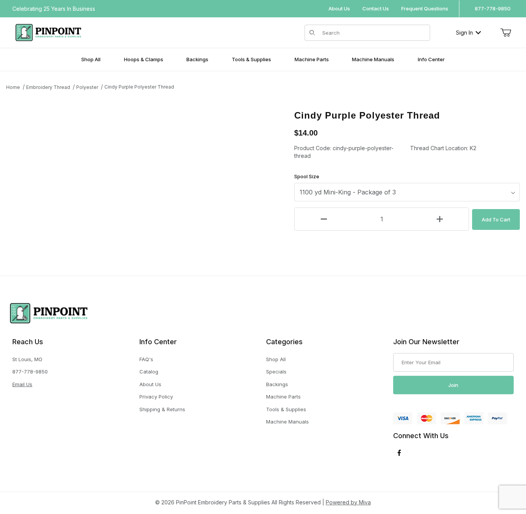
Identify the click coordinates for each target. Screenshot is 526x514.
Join (453, 385)
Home (13, 87)
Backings (277, 384)
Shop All (276, 359)
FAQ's (146, 359)
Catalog (148, 371)
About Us (339, 8)
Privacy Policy (156, 396)
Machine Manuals (287, 422)
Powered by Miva (348, 502)
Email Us (22, 384)
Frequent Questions (424, 8)
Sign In (464, 32)
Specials (276, 371)
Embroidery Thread (48, 87)
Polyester (87, 87)
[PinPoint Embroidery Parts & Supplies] (48, 31)
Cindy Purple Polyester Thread (139, 87)
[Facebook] (399, 453)
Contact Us (375, 8)
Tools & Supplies (286, 409)
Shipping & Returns (162, 409)
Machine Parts (283, 396)
